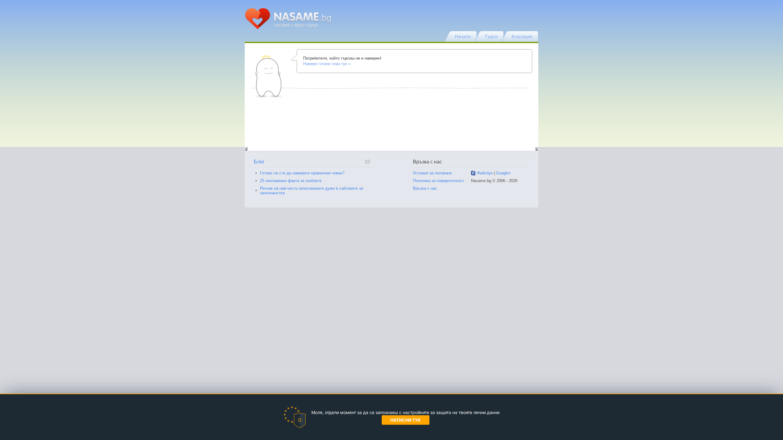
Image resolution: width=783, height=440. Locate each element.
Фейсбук (485, 173)
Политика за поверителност (438, 180)
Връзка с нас (425, 188)
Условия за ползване (432, 173)
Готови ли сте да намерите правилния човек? (302, 173)
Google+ (503, 173)
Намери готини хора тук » (327, 63)
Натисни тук (405, 420)
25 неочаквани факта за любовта (290, 180)
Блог (259, 161)
